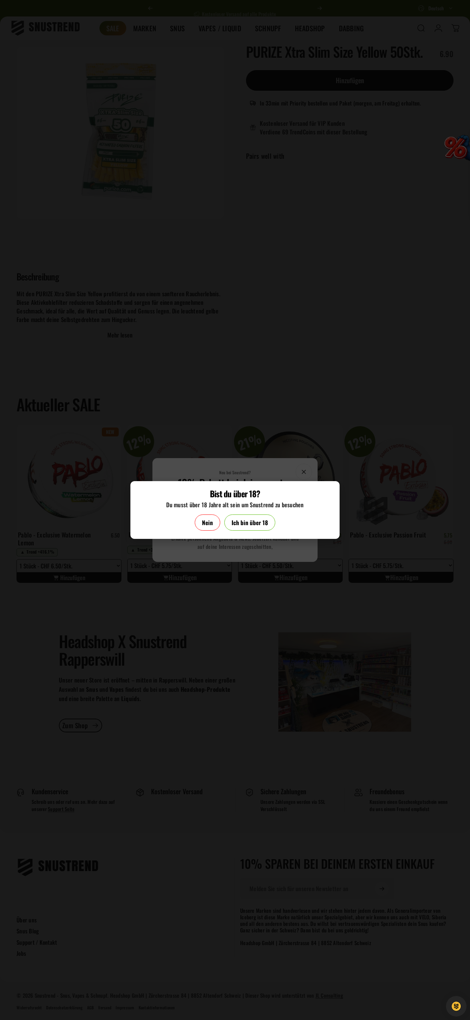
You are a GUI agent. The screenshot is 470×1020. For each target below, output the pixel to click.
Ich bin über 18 (250, 522)
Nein (207, 522)
